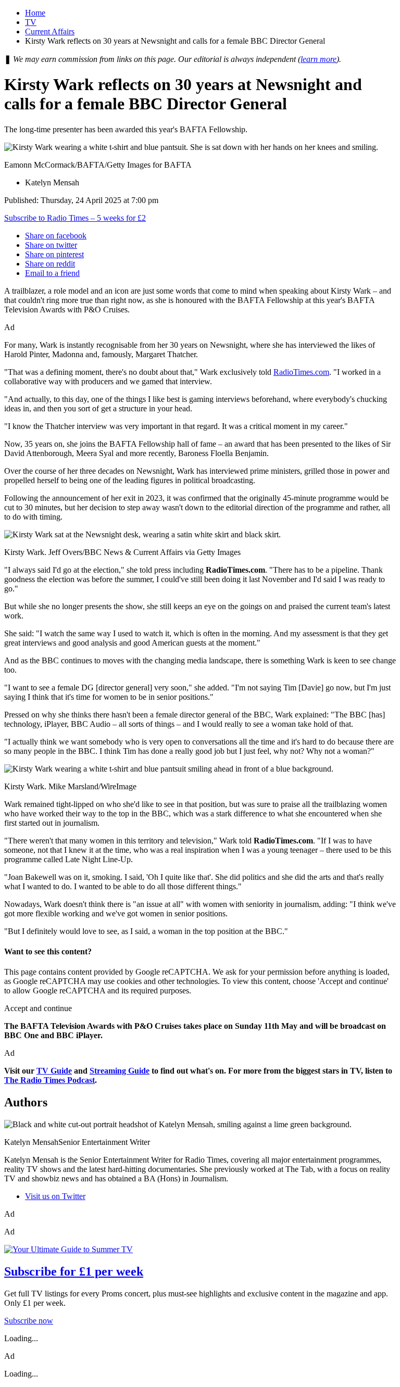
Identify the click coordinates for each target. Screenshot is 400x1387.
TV (30, 22)
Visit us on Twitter (55, 1196)
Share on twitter (51, 245)
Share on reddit (50, 263)
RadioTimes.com (301, 372)
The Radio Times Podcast (49, 1080)
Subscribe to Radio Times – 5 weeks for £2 (75, 217)
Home (35, 12)
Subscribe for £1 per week (73, 1271)
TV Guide (54, 1070)
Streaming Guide (119, 1070)
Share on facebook (55, 235)
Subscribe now (28, 1320)
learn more (318, 59)
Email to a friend (52, 273)
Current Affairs (49, 31)
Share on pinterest (54, 254)
